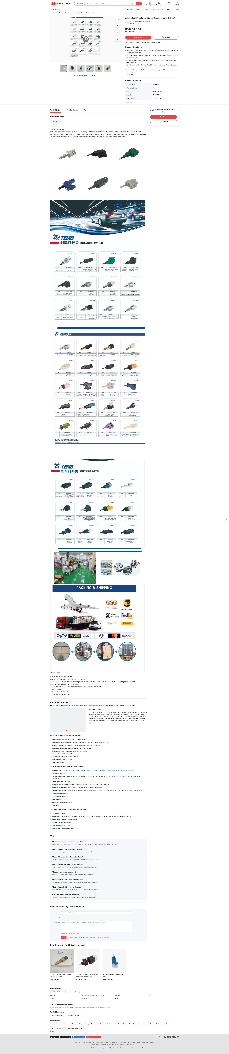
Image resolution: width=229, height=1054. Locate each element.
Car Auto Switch (147, 1024)
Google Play (65, 1037)
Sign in (177, 5)
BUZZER (149, 995)
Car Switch (95, 13)
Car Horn (65, 770)
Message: (57, 922)
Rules (177, 9)
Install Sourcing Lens (94, 1037)
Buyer (137, 9)
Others (116, 999)
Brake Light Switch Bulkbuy (74, 1028)
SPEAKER (117, 995)
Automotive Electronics (58, 1015)
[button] (133, 3)
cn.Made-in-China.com (131, 1044)
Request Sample (155, 42)
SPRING (84, 999)
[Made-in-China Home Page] (60, 4)
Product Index (145, 1042)
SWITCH (52, 995)
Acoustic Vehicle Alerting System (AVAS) (93, 995)
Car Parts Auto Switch (162, 1024)
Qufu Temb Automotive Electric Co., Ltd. (141, 21)
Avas (107, 770)
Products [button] (79, 4)
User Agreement (124, 1048)
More (51, 1031)
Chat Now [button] (167, 37)
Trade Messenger (78, 1037)
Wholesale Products (114, 1042)
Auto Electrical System (84, 13)
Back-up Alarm (100, 770)
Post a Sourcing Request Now (100, 937)
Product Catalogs (75, 992)
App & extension (157, 9)
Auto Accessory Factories (59, 1024)
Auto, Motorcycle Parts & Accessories (65, 13)
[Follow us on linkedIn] (178, 1037)
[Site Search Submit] (139, 3)
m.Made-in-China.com (118, 1044)
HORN (52, 999)
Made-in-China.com (107, 1044)
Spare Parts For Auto (106, 1024)
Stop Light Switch (90, 770)
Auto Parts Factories (75, 1024)
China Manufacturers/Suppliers (100, 1042)
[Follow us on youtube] (173, 1037)
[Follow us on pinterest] (175, 1037)
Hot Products (78, 1042)
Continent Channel (135, 1042)
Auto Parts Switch (120, 1024)
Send (63, 937)
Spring (70, 770)
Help (147, 9)
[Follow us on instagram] (170, 1037)
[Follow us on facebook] (165, 1037)
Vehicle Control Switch (74, 1015)
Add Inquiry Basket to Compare (86, 75)
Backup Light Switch (79, 770)
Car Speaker (129, 770)
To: (59, 917)
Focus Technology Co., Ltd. (102, 1048)
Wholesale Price (125, 1042)
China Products (87, 1042)
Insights (152, 1042)
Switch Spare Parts (134, 1024)
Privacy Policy (141, 1048)
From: (58, 913)
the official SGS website (92, 705)
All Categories (56, 9)
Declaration (133, 1048)
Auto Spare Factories (90, 1024)
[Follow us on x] (168, 1037)
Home (51, 13)
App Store (54, 1037)
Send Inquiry (138, 37)
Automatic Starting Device (117, 770)
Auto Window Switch (57, 1028)
